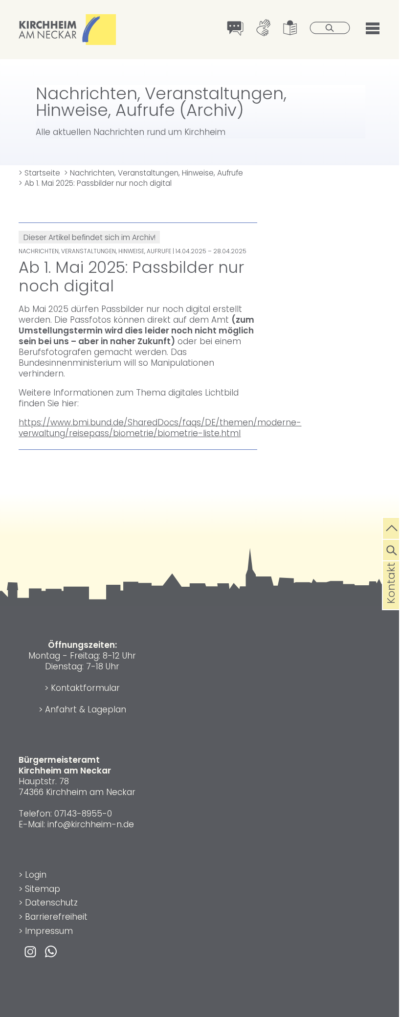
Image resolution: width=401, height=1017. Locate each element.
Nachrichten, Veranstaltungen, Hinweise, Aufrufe (153, 173)
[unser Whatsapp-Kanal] (51, 951)
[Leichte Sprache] (290, 29)
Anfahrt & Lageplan (85, 709)
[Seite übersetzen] (235, 29)
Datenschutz (51, 902)
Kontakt (391, 598)
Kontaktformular (85, 688)
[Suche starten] (330, 29)
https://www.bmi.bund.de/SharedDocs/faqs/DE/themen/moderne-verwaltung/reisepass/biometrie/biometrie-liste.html (160, 428)
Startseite (39, 173)
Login (35, 875)
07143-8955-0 (83, 813)
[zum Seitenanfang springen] (392, 527)
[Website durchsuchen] (392, 549)
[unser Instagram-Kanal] (30, 951)
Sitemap (42, 889)
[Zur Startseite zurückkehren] (67, 19)
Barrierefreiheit (56, 917)
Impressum (49, 931)
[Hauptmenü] (372, 27)
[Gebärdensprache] (263, 29)
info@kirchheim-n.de (90, 824)
